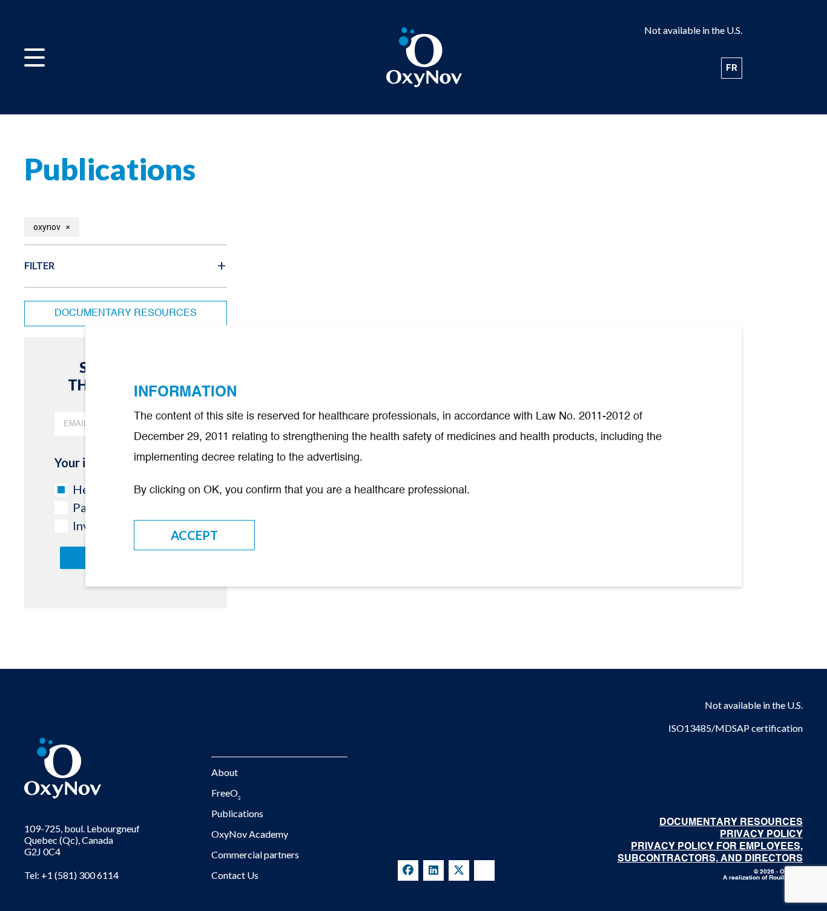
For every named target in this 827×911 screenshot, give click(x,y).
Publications (237, 813)
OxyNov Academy (249, 834)
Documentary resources (125, 313)
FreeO (226, 792)
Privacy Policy (761, 835)
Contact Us (235, 875)
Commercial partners (255, 854)
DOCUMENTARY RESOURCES (731, 822)
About (224, 772)
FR (731, 67)
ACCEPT (194, 535)
